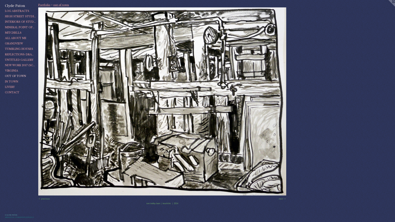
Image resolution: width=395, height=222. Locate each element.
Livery (10, 86)
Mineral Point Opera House (20, 27)
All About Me (15, 38)
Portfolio (44, 4)
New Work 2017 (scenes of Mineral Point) (20, 65)
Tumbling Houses (19, 48)
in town (11, 81)
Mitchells (13, 32)
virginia (11, 70)
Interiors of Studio (20, 21)
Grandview (14, 43)
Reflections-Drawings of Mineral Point (20, 54)
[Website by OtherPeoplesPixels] (389, 6)
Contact (12, 92)
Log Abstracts (17, 10)
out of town (15, 76)
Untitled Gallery (19, 59)
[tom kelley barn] (162, 101)
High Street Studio (20, 16)
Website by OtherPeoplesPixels (19, 217)
